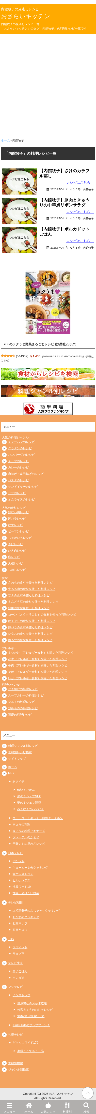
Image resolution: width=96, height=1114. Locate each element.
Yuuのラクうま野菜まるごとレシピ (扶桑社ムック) (39, 344)
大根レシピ (15, 563)
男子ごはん (20, 971)
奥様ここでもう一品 (30, 1051)
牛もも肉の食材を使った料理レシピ (31, 589)
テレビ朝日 (15, 902)
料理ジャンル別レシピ (23, 746)
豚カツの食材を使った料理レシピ (30, 640)
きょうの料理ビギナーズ (29, 831)
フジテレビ (15, 987)
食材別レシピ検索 (20, 752)
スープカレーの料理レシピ (26, 695)
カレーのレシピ (18, 467)
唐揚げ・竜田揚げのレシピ (26, 474)
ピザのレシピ (17, 493)
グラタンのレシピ (20, 448)
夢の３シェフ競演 (29, 802)
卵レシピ (14, 557)
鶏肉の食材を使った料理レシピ (28, 608)
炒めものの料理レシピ (23, 708)
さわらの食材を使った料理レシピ (30, 582)
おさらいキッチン (25, 16)
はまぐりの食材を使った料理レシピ (31, 621)
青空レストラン (23, 874)
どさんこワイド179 (25, 1042)
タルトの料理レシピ (21, 702)
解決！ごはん (26, 790)
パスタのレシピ (18, 480)
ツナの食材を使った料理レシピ (28, 595)
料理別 (67, 1112)
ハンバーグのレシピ (21, 454)
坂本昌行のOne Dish (31, 1016)
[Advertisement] (48, 84)
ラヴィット (20, 947)
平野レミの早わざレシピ (29, 843)
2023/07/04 (57, 189)
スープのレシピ (18, 461)
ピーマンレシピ (18, 531)
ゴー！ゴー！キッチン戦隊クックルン (38, 818)
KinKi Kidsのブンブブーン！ (31, 1025)
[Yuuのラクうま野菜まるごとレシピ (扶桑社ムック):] (48, 302)
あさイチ (18, 781)
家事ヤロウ (20, 930)
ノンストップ (21, 995)
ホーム (28, 1112)
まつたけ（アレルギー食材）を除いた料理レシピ (40, 652)
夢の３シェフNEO (29, 796)
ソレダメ (18, 977)
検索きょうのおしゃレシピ (35, 1009)
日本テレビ (15, 853)
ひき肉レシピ (17, 550)
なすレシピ (15, 525)
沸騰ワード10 (22, 886)
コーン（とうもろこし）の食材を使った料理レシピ (42, 614)
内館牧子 (88, 189)
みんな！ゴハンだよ (30, 809)
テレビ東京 (15, 963)
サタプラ (18, 953)
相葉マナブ (20, 923)
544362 (22, 356)
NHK (11, 773)
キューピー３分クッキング (30, 867)
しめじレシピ (17, 570)
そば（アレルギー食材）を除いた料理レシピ (37, 672)
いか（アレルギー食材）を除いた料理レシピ (37, 678)
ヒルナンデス (21, 880)
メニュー (10, 1112)
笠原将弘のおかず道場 (32, 1003)
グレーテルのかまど (26, 837)
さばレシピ (15, 544)
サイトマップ (17, 758)
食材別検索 (15, 1063)
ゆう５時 (75, 189)
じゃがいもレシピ (20, 538)
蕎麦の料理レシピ (20, 714)
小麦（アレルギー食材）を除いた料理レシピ (37, 659)
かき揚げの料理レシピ (23, 689)
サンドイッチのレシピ (23, 486)
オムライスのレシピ (21, 499)
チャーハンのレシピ (21, 442)
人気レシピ (48, 1112)
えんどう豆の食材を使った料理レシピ (33, 601)
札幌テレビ (15, 1034)
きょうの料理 (21, 824)
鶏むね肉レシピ (18, 512)
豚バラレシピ (17, 518)
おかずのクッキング (26, 917)
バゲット (18, 861)
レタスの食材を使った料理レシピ (30, 633)
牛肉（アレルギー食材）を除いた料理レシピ (37, 665)
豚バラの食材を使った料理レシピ (30, 627)
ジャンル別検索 (18, 1069)
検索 (86, 1112)
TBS (11, 939)
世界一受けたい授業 (26, 893)
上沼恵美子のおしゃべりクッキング (36, 910)
